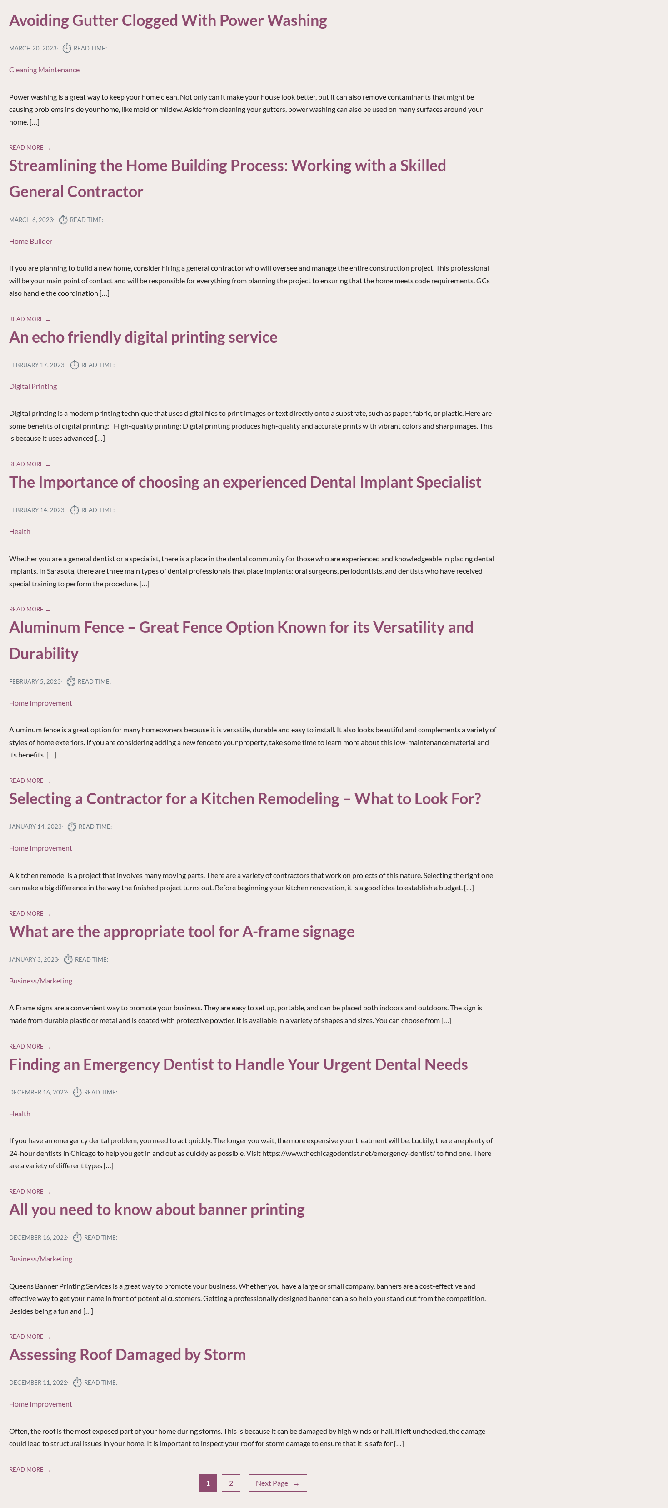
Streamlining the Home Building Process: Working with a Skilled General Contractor (227, 178)
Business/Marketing (40, 980)
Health (19, 531)
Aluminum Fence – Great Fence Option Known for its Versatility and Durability (241, 640)
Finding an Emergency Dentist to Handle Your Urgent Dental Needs (238, 1064)
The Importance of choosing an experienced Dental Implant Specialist (245, 482)
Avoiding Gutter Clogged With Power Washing (168, 20)
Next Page (278, 1482)
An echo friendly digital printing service (143, 337)
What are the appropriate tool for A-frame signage (182, 931)
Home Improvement (40, 702)
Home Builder (30, 241)
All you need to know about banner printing (157, 1209)
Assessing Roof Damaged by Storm (127, 1354)
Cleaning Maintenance (44, 69)
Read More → (30, 147)
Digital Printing (33, 386)
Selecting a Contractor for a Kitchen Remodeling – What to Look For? (245, 798)
